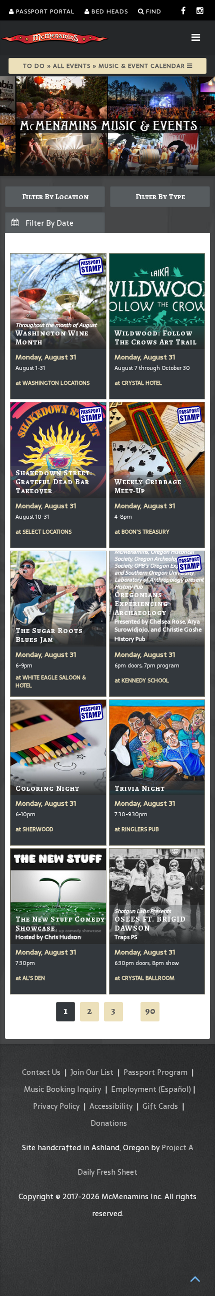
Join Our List (92, 1072)
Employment (133, 1089)
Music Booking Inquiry (62, 1089)
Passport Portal (44, 11)
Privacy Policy (56, 1106)
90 (150, 1010)
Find (153, 11)
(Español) (174, 1089)
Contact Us (41, 1072)
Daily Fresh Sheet (108, 1172)
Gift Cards (160, 1106)
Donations (108, 1123)
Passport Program (156, 1072)
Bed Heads (109, 11)
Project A (178, 1147)
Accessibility (111, 1106)
